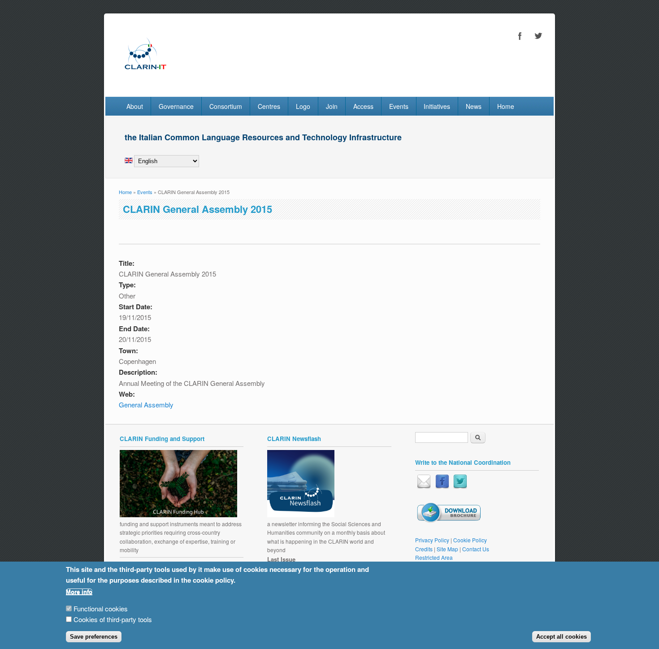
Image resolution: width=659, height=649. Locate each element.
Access (363, 106)
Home (505, 106)
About (134, 106)
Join (332, 106)
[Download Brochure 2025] (448, 520)
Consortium (225, 106)
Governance (176, 106)
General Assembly (146, 404)
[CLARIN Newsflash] (300, 515)
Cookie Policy (470, 540)
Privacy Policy (432, 540)
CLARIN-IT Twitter (538, 36)
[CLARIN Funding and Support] (178, 515)
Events (398, 106)
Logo (303, 106)
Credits (424, 549)
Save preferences (93, 636)
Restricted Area (434, 557)
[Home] (145, 77)
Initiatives (437, 106)
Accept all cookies (561, 636)
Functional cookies (101, 608)
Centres (269, 106)
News (473, 106)
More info (79, 591)
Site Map (447, 549)
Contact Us (475, 549)
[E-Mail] (424, 486)
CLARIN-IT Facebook (520, 36)
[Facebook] (442, 486)
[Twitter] (460, 486)
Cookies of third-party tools (113, 619)
